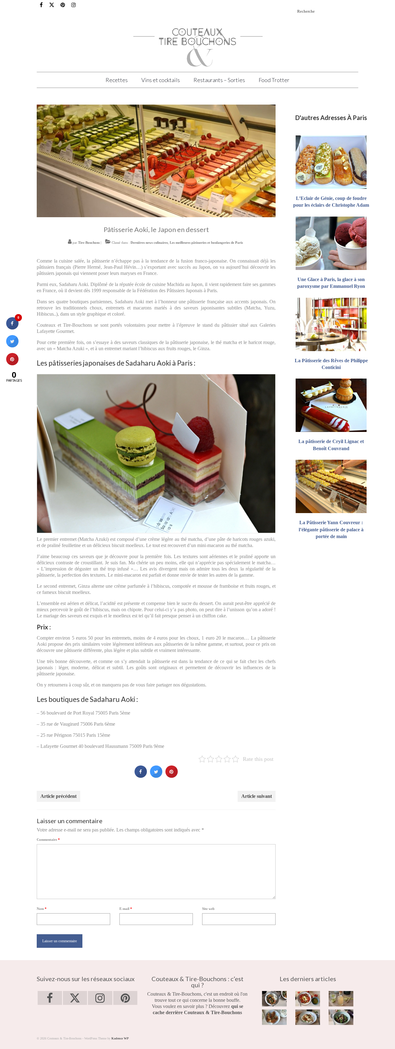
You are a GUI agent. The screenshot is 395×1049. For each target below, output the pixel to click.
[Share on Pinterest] (171, 776)
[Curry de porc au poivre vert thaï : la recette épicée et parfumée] (274, 998)
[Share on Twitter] (156, 776)
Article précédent (58, 796)
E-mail (125, 908)
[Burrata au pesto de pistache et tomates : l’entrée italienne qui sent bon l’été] (307, 998)
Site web (208, 908)
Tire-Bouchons (89, 242)
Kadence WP (120, 1038)
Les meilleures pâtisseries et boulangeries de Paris (206, 242)
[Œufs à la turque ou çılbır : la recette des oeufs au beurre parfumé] (307, 1017)
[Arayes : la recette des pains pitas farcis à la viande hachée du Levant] (274, 1017)
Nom (42, 908)
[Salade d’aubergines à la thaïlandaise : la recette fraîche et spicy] (341, 1017)
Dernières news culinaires (149, 242)
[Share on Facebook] (141, 776)
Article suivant (256, 796)
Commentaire (48, 839)
